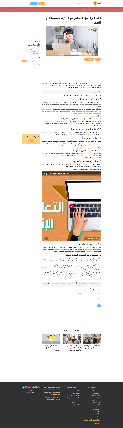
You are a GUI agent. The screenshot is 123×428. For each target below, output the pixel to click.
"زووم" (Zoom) (84, 155)
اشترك (31, 140)
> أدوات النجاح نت (95, 416)
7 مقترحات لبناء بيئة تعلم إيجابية (87, 116)
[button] (71, 91)
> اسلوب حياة (96, 397)
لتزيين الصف (52, 121)
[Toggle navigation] (24, 3)
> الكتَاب (98, 413)
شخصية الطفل (88, 249)
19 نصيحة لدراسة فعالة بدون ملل (86, 148)
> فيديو (98, 407)
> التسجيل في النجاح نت (73, 397)
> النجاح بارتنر (76, 393)
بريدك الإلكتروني (89, 251)
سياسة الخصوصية (33, 390)
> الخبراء (98, 411)
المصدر (99, 279)
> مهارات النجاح (96, 393)
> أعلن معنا (77, 391)
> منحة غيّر (97, 423)
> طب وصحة (96, 402)
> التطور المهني (96, 400)
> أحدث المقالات (96, 391)
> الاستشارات (96, 409)
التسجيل (34, 3)
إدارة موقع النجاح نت (76, 285)
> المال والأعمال (96, 395)
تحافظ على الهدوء (46, 109)
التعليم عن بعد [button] (89, 59)
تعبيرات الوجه (70, 164)
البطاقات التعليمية (72, 123)
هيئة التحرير (32, 45)
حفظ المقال (36, 53)
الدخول (41, 3)
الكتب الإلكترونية (89, 153)
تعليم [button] (98, 59)
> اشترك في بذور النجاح (73, 395)
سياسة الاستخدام (25, 390)
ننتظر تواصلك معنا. (55, 394)
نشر (99, 305)
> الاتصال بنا (76, 404)
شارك (24, 61)
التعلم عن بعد (29, 51)
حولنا (39, 390)
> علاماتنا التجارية (75, 402)
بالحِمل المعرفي (90, 134)
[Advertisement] (71, 71)
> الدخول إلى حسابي (74, 400)
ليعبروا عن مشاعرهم (89, 262)
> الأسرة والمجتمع (95, 404)
